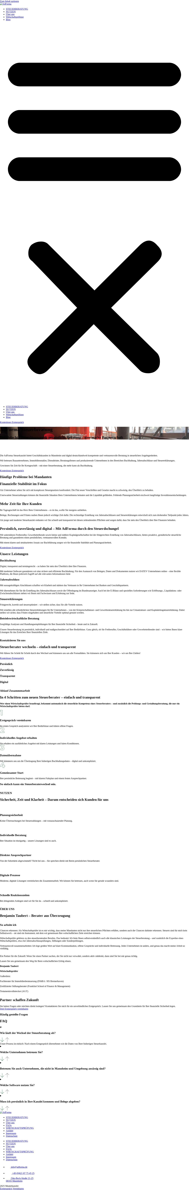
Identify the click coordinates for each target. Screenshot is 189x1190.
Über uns (10, 14)
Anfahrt (9, 1130)
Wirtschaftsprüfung (15, 17)
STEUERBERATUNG (17, 9)
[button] (94, 213)
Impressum (11, 1133)
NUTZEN (11, 11)
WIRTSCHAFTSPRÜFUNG (20, 1128)
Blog (8, 19)
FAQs (9, 1125)
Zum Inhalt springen (9, 1)
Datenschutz (11, 1136)
